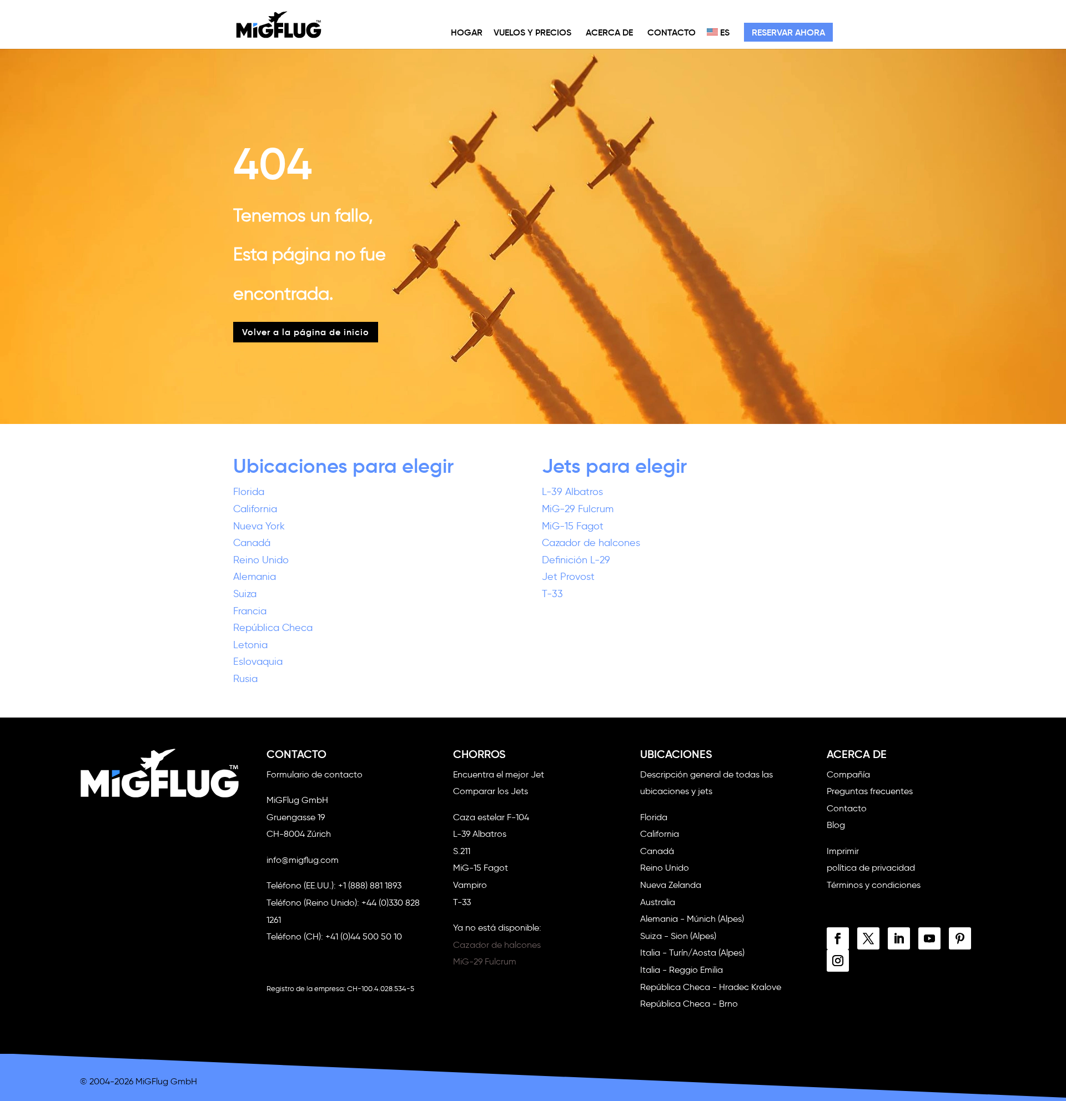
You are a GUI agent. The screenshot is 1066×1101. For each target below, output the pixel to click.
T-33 (552, 594)
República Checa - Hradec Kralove (710, 987)
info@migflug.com (302, 860)
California (255, 509)
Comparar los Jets (490, 791)
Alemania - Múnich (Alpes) (692, 918)
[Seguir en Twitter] (868, 938)
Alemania (254, 576)
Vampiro (470, 885)
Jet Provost (568, 576)
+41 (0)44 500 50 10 (363, 936)
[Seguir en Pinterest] (960, 938)
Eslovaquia (258, 661)
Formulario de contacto (314, 774)
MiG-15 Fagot (573, 526)
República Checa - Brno (689, 1003)
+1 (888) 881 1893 (369, 885)
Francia (249, 611)
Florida (248, 492)
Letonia (250, 645)
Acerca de (609, 32)
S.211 (461, 851)
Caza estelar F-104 (491, 817)
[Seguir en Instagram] (838, 961)
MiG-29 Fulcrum (578, 509)
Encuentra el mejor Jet (498, 774)
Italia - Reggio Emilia (681, 969)
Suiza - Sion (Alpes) (678, 936)
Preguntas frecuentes (870, 791)
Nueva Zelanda (670, 885)
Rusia (245, 679)
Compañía (848, 774)
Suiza (245, 594)
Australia (657, 902)
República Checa (273, 628)
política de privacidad (871, 867)
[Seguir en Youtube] (929, 938)
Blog (836, 825)
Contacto (671, 32)
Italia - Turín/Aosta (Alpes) (692, 952)
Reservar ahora (788, 32)
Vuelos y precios (532, 32)
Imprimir (843, 851)
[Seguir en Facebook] (838, 938)
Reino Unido (261, 560)
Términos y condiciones (874, 885)
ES (724, 32)
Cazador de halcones (591, 543)
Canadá (251, 543)
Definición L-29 (576, 560)
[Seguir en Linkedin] (899, 938)
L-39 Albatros (572, 492)
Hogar (466, 32)
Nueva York (259, 526)
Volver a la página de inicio (305, 331)
